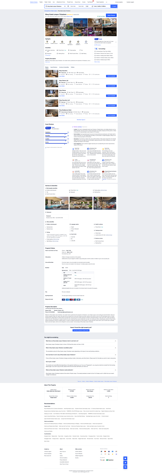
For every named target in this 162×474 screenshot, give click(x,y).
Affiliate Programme (79, 455)
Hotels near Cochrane (74, 428)
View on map (97, 61)
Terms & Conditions (63, 457)
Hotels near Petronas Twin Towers (51, 428)
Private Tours (70, 2)
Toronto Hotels (99, 436)
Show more (47, 62)
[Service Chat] (125, 467)
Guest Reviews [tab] (53, 67)
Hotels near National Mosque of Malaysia (71, 423)
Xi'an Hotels (96, 438)
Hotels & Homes (34, 2)
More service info (47, 455)
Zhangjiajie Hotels (47, 438)
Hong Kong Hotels (83, 436)
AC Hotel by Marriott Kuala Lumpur (98, 408)
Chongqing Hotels (91, 436)
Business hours (50, 228)
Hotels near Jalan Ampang (64, 428)
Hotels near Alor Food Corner (64, 426)
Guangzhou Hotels (68, 436)
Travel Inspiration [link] (100, 2)
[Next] (116, 203)
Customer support (47, 451)
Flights (41, 2)
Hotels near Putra (94, 428)
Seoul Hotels (68, 438)
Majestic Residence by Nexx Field (107, 411)
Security (76, 457)
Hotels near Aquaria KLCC (97, 423)
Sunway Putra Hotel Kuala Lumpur (67, 418)
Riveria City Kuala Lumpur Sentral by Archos (65, 416)
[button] (106, 2)
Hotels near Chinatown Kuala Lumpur (78, 426)
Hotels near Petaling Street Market (51, 426)
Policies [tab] (72, 67)
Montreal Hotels (90, 438)
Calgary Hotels (62, 438)
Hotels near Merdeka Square (86, 423)
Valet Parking (49, 241)
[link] (119, 2)
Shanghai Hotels (47, 436)
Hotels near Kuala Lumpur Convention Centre (95, 426)
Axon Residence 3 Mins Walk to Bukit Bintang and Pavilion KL (65, 413)
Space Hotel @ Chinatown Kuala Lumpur (52, 418)
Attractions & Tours (61, 2)
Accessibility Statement (64, 462)
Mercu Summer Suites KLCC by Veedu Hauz (91, 411)
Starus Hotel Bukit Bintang (79, 416)
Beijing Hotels (54, 436)
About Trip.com (63, 451)
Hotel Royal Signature (82, 413)
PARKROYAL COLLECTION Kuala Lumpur (74, 411)
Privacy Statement (63, 459)
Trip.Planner (90, 2)
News (61, 453)
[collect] (125, 458)
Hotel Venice (108, 408)
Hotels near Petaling (48, 431)
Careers (61, 455)
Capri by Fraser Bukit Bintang (50, 416)
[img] (59, 27)
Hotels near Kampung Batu (84, 428)
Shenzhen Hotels (76, 436)
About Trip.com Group (64, 464)
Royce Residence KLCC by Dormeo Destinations (53, 408)
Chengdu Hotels (55, 438)
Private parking (97, 190)
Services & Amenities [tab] (64, 67)
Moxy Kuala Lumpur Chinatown (56, 14)
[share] (125, 463)
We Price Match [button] (102, 16)
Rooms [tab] (46, 67)
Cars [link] (54, 2)
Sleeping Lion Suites (48, 413)
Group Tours (77, 2)
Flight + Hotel (48, 2)
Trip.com (79, 381)
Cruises (83, 2)
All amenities (47, 55)
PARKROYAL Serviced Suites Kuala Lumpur (96, 413)
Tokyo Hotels (60, 436)
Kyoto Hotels (46, 441)
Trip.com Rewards (78, 453)
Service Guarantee (47, 453)
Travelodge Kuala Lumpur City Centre (93, 416)
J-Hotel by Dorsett (104, 416)
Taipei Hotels (110, 438)
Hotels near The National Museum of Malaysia (53, 423)
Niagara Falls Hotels (82, 438)
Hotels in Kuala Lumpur (98, 381)
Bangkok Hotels (106, 436)
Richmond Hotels (103, 438)
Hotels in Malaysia (89, 381)
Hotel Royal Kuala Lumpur (69, 408)
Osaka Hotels (74, 438)
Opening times (50, 227)
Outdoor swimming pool (51, 190)
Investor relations (78, 451)
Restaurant (73, 192)
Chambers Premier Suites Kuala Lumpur (82, 408)
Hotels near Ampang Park (104, 428)
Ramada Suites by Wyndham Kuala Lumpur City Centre (55, 411)
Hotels (83, 381)
